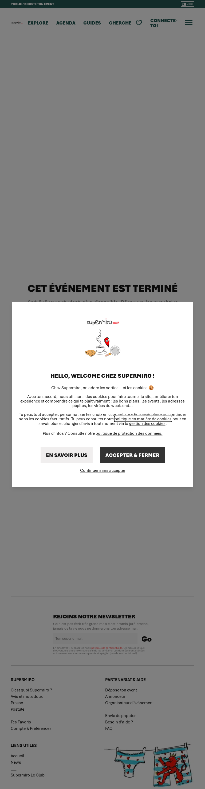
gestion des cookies (147, 423)
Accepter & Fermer (132, 455)
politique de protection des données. (129, 433)
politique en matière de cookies (143, 419)
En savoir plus (66, 455)
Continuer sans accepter (102, 470)
